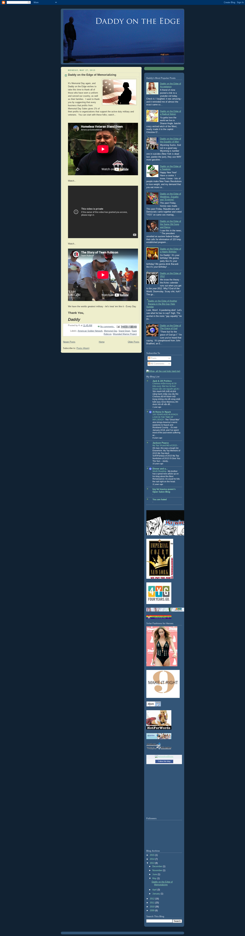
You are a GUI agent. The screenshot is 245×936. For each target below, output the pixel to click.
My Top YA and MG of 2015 (164, 445)
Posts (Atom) (82, 348)
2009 (152, 910)
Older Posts (133, 342)
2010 (152, 907)
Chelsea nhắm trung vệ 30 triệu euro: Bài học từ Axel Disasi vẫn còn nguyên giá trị (165, 386)
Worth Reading (159, 471)
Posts (153, 358)
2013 (152, 863)
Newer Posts (69, 342)
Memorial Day (110, 331)
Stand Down (124, 331)
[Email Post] (118, 326)
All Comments (157, 364)
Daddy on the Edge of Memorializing (92, 74)
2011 (152, 903)
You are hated (159, 499)
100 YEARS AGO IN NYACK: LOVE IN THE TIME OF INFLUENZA (165, 417)
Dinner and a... (160, 469)
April (154, 890)
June (155, 874)
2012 (152, 899)
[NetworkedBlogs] (164, 756)
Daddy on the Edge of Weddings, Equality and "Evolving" (170, 197)
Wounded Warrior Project (125, 334)
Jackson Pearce (160, 443)
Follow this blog (164, 761)
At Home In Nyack (161, 412)
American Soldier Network (90, 331)
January (156, 894)
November (157, 870)
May (154, 878)
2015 (152, 855)
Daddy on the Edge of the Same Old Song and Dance (170, 224)
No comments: (107, 326)
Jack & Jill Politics (162, 381)
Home (101, 342)
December (157, 866)
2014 (152, 859)
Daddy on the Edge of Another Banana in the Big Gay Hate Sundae (161, 304)
